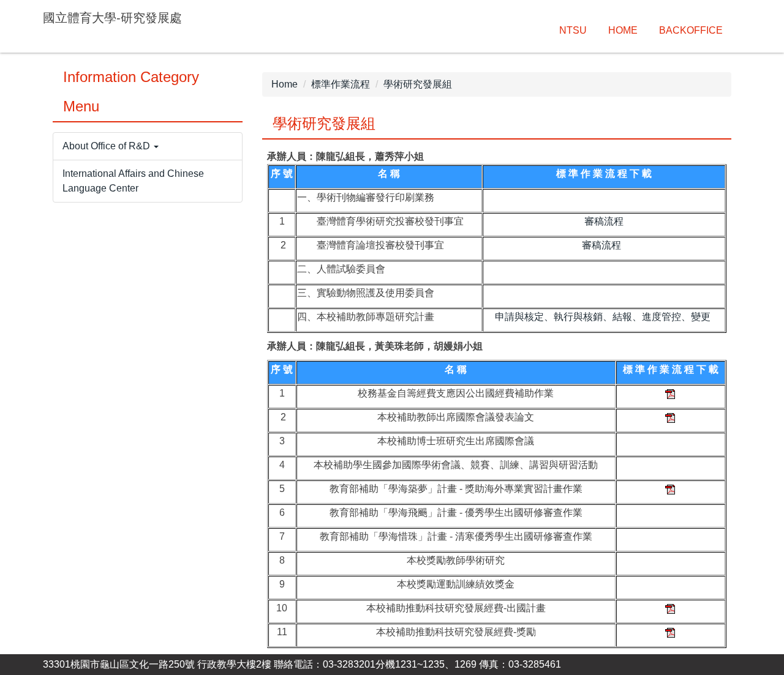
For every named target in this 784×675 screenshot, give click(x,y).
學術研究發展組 (417, 84)
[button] (147, 146)
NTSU (573, 30)
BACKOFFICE (691, 30)
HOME (623, 30)
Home (284, 84)
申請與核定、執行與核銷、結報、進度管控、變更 (602, 316)
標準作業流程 (340, 84)
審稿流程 (604, 221)
